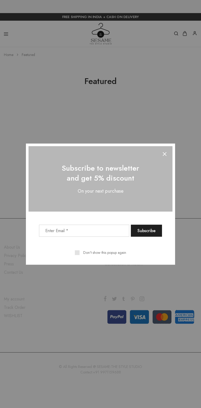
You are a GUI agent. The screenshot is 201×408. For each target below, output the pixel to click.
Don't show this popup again (104, 252)
